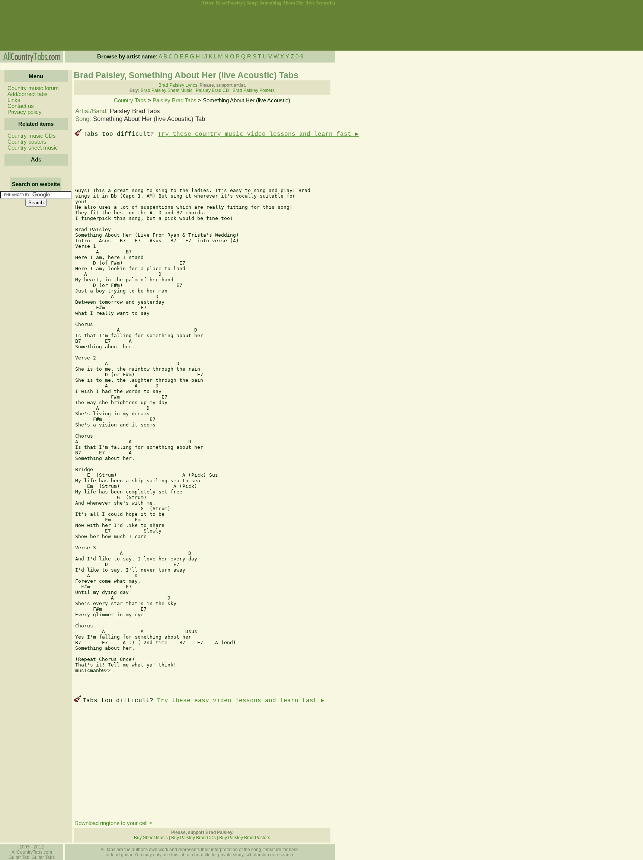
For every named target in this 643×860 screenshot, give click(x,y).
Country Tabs (130, 100)
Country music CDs (31, 136)
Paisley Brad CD (212, 90)
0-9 (299, 57)
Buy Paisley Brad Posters (244, 837)
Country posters (27, 142)
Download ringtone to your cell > (113, 823)
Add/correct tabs (27, 94)
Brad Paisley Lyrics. (178, 85)
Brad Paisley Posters (254, 90)
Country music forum (33, 88)
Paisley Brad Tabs (174, 100)
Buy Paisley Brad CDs (193, 837)
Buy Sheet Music (151, 837)
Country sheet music (32, 148)
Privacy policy (24, 112)
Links (13, 100)
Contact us (20, 106)
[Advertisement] (35, 28)
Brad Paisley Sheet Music (166, 90)
